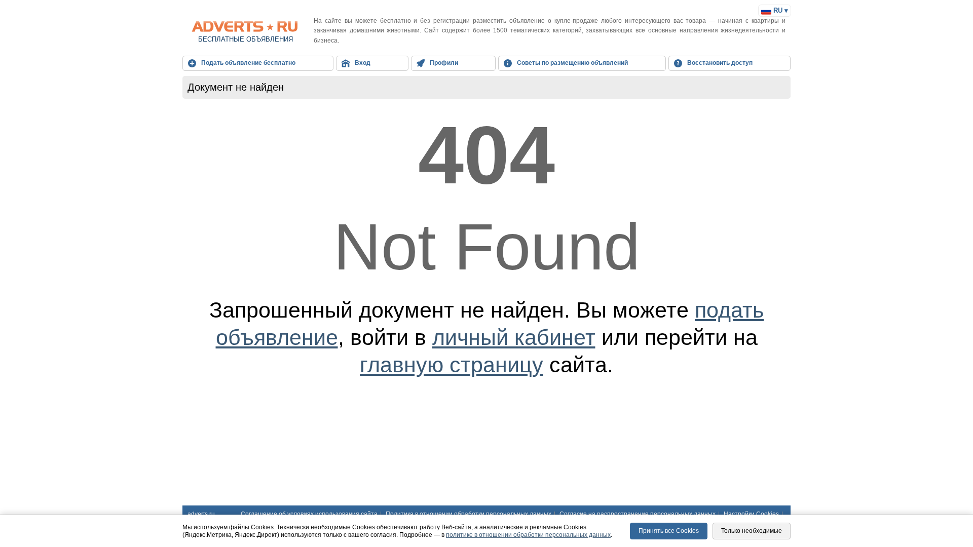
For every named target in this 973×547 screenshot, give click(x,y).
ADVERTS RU (245, 26)
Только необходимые (751, 530)
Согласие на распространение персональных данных (637, 514)
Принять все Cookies (669, 530)
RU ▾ (779, 10)
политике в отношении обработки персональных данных (528, 534)
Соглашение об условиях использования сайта (309, 514)
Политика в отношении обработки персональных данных (468, 514)
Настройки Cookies (751, 514)
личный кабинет (513, 337)
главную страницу (451, 365)
